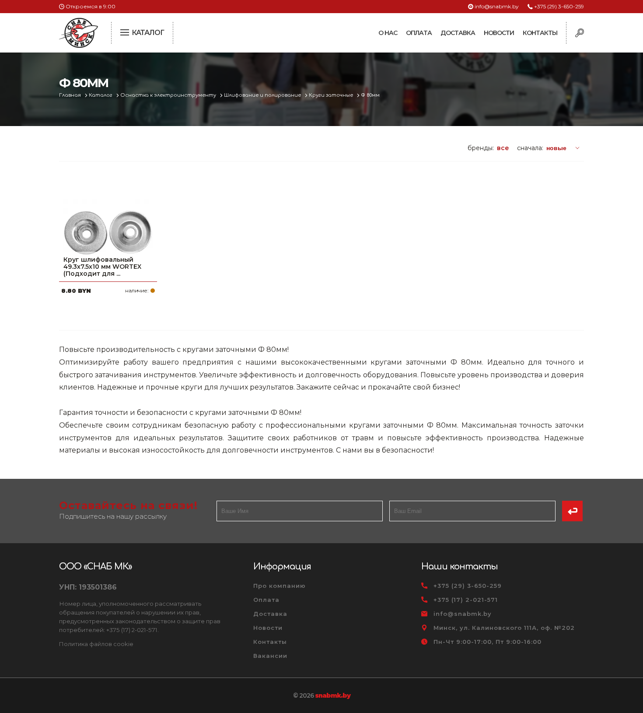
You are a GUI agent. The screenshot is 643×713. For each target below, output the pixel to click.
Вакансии (270, 655)
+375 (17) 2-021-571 (465, 599)
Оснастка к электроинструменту (168, 95)
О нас (387, 33)
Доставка (457, 33)
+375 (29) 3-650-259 (559, 6)
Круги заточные (331, 95)
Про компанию (279, 585)
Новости (499, 33)
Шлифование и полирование (263, 95)
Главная (70, 95)
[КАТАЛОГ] (125, 31)
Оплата (419, 33)
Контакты (540, 33)
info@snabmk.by (497, 6)
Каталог (101, 95)
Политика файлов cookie (96, 643)
